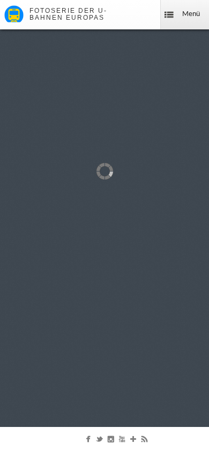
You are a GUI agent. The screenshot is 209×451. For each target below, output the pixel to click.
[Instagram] (110, 441)
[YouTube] (122, 441)
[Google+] (133, 441)
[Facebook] (88, 441)
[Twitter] (99, 441)
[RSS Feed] (144, 441)
